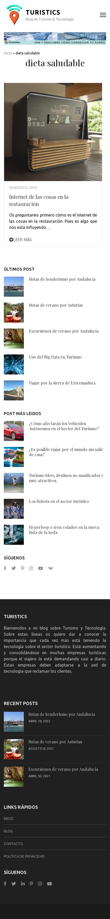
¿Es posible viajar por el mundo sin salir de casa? (66, 452)
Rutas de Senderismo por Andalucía (62, 279)
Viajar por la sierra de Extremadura (62, 383)
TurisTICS (43, 12)
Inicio (8, 53)
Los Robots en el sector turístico (59, 501)
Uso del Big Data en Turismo (55, 357)
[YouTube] (40, 568)
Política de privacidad (24, 856)
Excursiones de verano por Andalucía (63, 331)
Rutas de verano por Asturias (56, 305)
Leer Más (22, 239)
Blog (8, 831)
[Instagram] (31, 568)
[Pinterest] (22, 568)
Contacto (13, 844)
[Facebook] (5, 568)
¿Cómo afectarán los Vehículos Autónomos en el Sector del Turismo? (64, 426)
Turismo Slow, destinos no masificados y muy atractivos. (66, 478)
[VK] (50, 568)
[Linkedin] (23, 883)
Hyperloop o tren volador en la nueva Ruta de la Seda (64, 529)
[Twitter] (14, 568)
